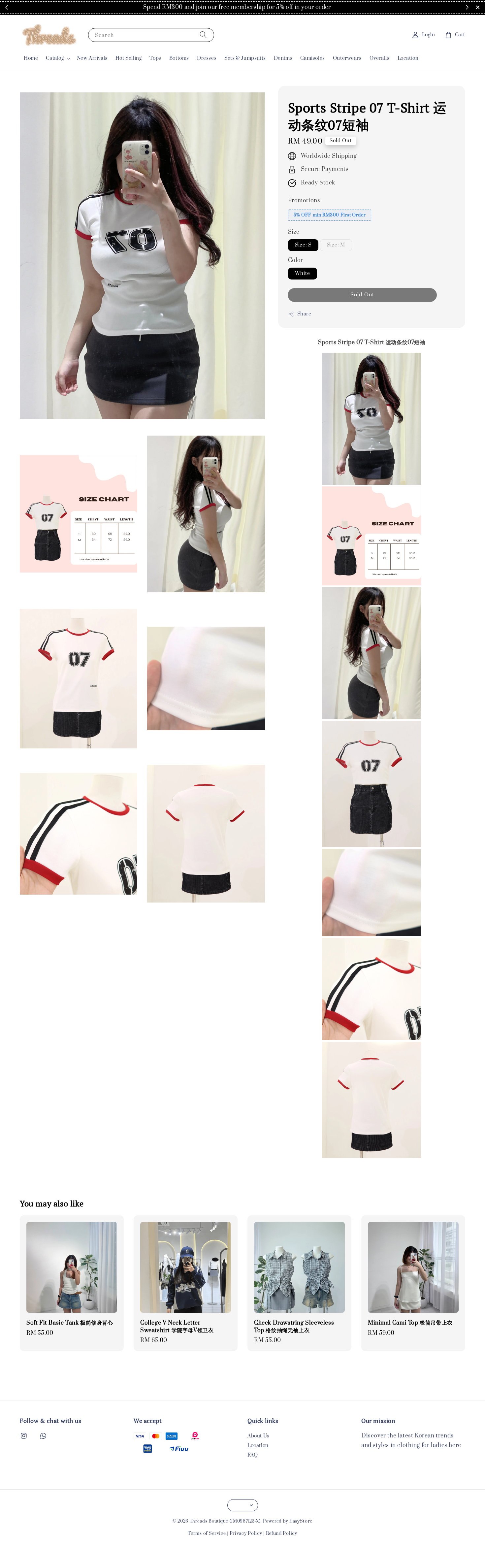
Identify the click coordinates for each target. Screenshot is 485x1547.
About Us (258, 1436)
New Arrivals (92, 58)
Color (296, 260)
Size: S (303, 245)
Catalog (55, 58)
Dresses (206, 58)
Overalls (380, 58)
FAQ (252, 1455)
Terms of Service (207, 1533)
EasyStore (300, 1521)
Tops (155, 58)
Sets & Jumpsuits (245, 58)
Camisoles (312, 58)
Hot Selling (128, 58)
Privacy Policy (246, 1533)
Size (294, 232)
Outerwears (347, 58)
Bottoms (179, 58)
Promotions (304, 200)
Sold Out (362, 294)
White (302, 273)
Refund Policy (281, 1533)
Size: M (336, 245)
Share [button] (304, 314)
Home (31, 58)
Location (408, 58)
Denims (283, 58)
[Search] (203, 34)
